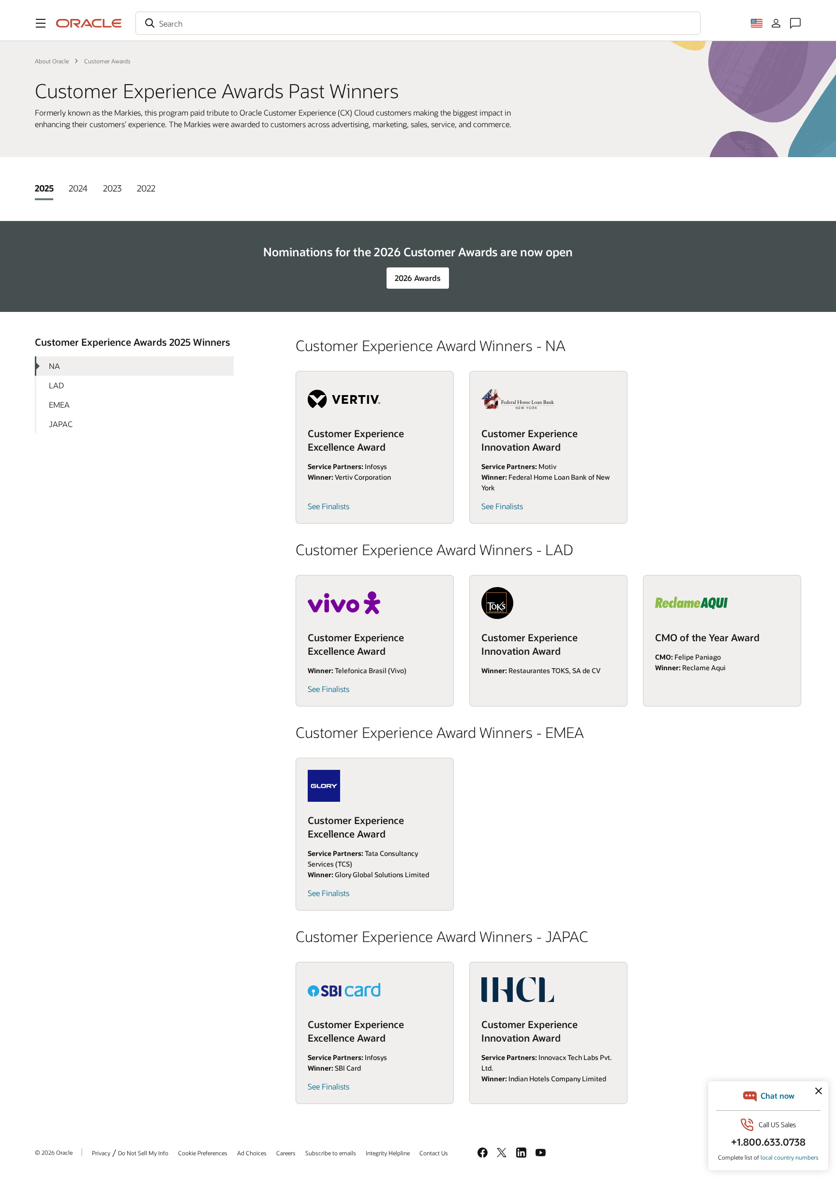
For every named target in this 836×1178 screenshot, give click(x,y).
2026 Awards (418, 278)
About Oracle (52, 61)
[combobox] (418, 23)
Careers (286, 1153)
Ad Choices (252, 1153)
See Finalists (328, 506)
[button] (40, 23)
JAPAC (61, 424)
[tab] (44, 188)
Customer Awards (107, 61)
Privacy (101, 1153)
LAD (56, 385)
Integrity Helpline (388, 1153)
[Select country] (756, 23)
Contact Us (433, 1153)
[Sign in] (776, 23)
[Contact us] (795, 23)
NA (54, 366)
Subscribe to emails (330, 1153)
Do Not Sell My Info (143, 1153)
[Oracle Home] (89, 23)
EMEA (59, 404)
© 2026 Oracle (54, 1152)
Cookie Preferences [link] (202, 1153)
